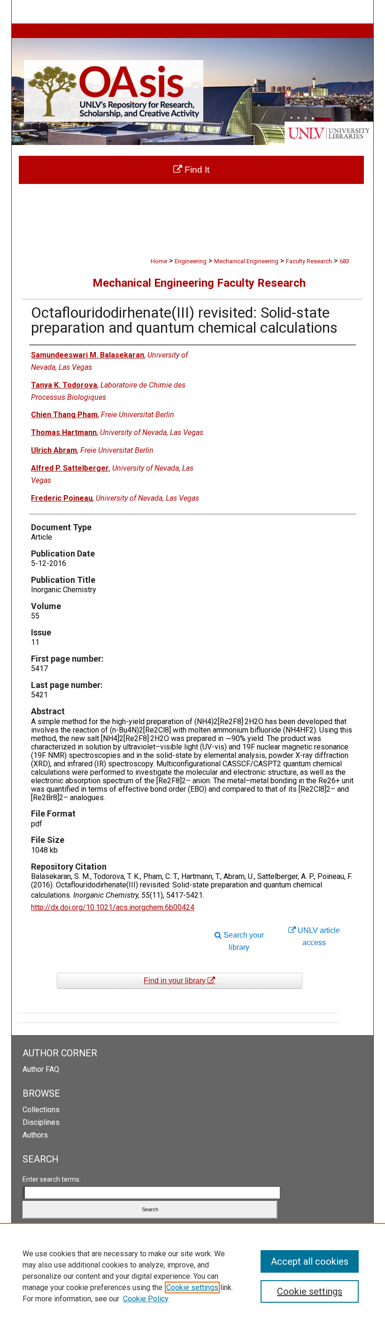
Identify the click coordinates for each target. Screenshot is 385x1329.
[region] (192, 1276)
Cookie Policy (146, 1298)
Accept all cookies (309, 1261)
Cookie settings (192, 1287)
